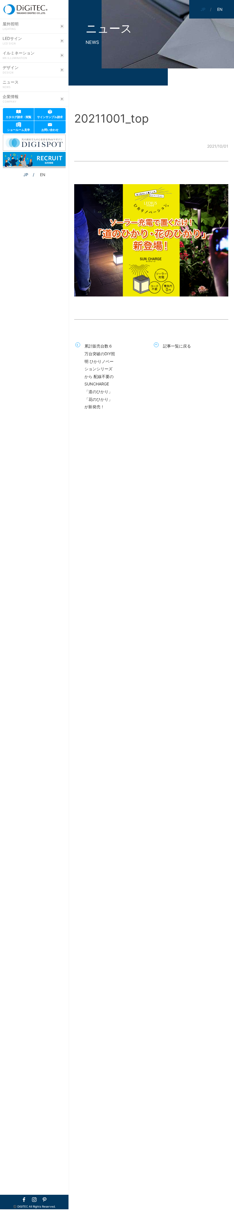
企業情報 (11, 99)
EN (42, 174)
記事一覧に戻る (177, 346)
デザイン (11, 70)
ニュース (11, 84)
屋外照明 (11, 26)
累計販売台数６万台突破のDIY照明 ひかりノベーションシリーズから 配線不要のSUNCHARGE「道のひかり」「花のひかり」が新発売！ (99, 376)
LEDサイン (12, 41)
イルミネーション (19, 55)
